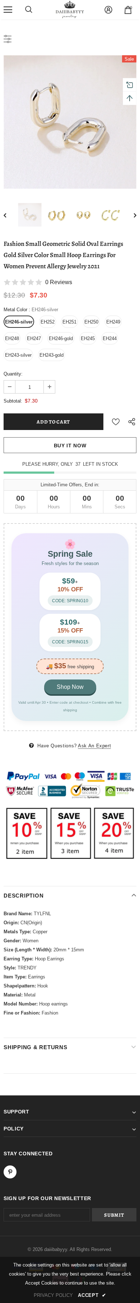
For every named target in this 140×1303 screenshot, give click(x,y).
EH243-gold (51, 355)
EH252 (48, 322)
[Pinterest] (10, 1171)
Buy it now (70, 445)
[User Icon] (108, 9)
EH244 (110, 338)
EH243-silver (18, 355)
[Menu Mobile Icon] (8, 9)
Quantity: (13, 374)
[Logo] (70, 9)
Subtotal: (13, 401)
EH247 (34, 338)
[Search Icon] (28, 9)
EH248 (12, 338)
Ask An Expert (94, 745)
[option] (70, 122)
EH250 (91, 322)
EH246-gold (61, 338)
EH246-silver (19, 322)
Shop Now (70, 687)
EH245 (88, 338)
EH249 (113, 322)
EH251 (69, 322)
